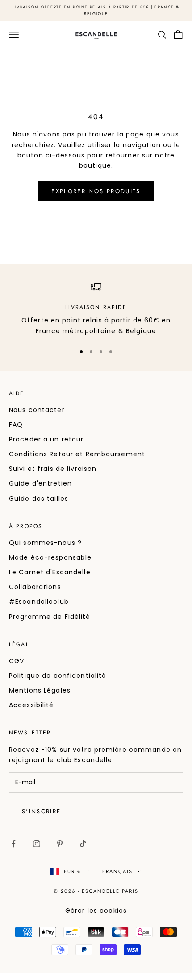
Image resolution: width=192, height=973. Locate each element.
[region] (96, 308)
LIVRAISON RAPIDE (96, 307)
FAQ (16, 424)
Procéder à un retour (46, 439)
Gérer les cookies (96, 910)
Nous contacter (37, 409)
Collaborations (35, 586)
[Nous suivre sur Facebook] (13, 843)
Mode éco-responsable (50, 557)
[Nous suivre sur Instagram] (36, 843)
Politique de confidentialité (57, 675)
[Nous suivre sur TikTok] (83, 843)
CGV (16, 660)
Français (117, 871)
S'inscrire (41, 811)
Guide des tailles (38, 498)
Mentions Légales (40, 690)
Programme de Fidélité (50, 616)
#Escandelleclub (39, 601)
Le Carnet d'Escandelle (50, 572)
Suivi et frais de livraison (52, 468)
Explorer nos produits (95, 191)
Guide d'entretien (40, 483)
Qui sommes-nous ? (45, 542)
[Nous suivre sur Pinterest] (59, 843)
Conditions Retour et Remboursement (77, 453)
